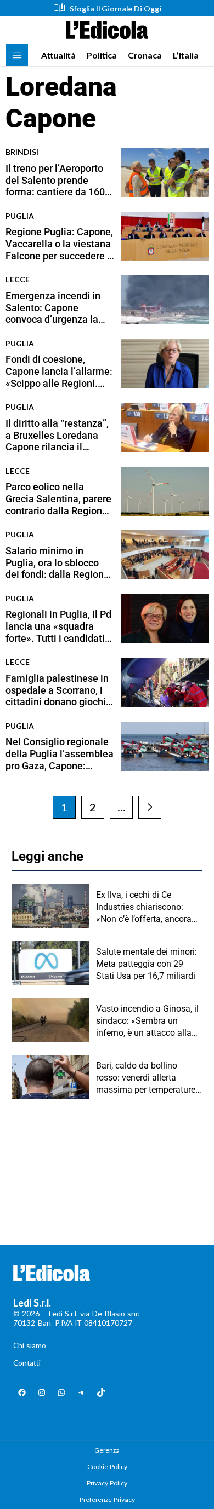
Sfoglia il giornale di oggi (115, 8)
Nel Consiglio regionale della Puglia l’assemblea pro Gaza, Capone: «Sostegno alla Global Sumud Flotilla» (59, 753)
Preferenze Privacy (107, 1499)
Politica (102, 55)
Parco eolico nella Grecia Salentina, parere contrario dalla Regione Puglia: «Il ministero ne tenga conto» (58, 498)
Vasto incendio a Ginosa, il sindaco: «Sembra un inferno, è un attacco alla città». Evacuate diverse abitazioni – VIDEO (147, 1021)
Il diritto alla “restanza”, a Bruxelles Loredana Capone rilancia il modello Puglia (57, 435)
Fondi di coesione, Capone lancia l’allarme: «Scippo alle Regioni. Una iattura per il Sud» (58, 371)
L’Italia (186, 55)
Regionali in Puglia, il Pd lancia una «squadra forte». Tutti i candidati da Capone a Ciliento (58, 626)
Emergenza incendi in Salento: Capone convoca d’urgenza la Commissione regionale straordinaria (58, 308)
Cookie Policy (107, 1466)
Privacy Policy (107, 1483)
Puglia (19, 215)
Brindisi (21, 151)
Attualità (58, 55)
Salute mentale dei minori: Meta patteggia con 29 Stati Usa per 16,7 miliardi (146, 964)
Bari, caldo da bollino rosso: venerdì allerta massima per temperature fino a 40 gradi (145, 1078)
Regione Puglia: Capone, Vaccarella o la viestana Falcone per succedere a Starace (59, 244)
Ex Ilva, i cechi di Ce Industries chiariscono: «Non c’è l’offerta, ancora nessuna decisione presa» (146, 908)
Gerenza (107, 1450)
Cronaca (145, 55)
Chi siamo (29, 1345)
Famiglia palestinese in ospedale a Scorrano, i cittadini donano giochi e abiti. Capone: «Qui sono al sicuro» (59, 690)
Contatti (27, 1362)
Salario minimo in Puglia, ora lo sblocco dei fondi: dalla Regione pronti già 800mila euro (57, 563)
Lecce (17, 279)
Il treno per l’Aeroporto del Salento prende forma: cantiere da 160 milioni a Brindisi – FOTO (55, 180)
